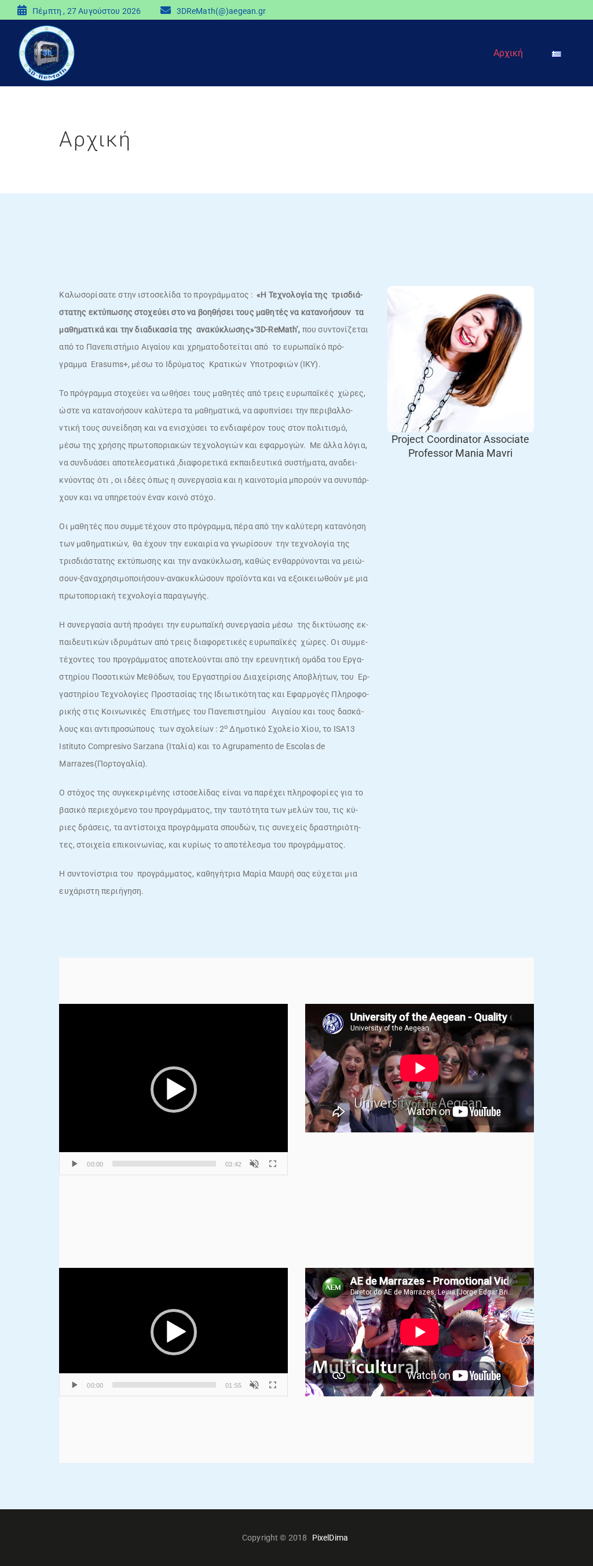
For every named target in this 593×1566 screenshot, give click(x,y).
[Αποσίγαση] (254, 1163)
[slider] (164, 1164)
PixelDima (330, 1537)
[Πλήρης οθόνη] (273, 1163)
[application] (173, 1089)
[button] (174, 1089)
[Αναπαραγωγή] (74, 1163)
